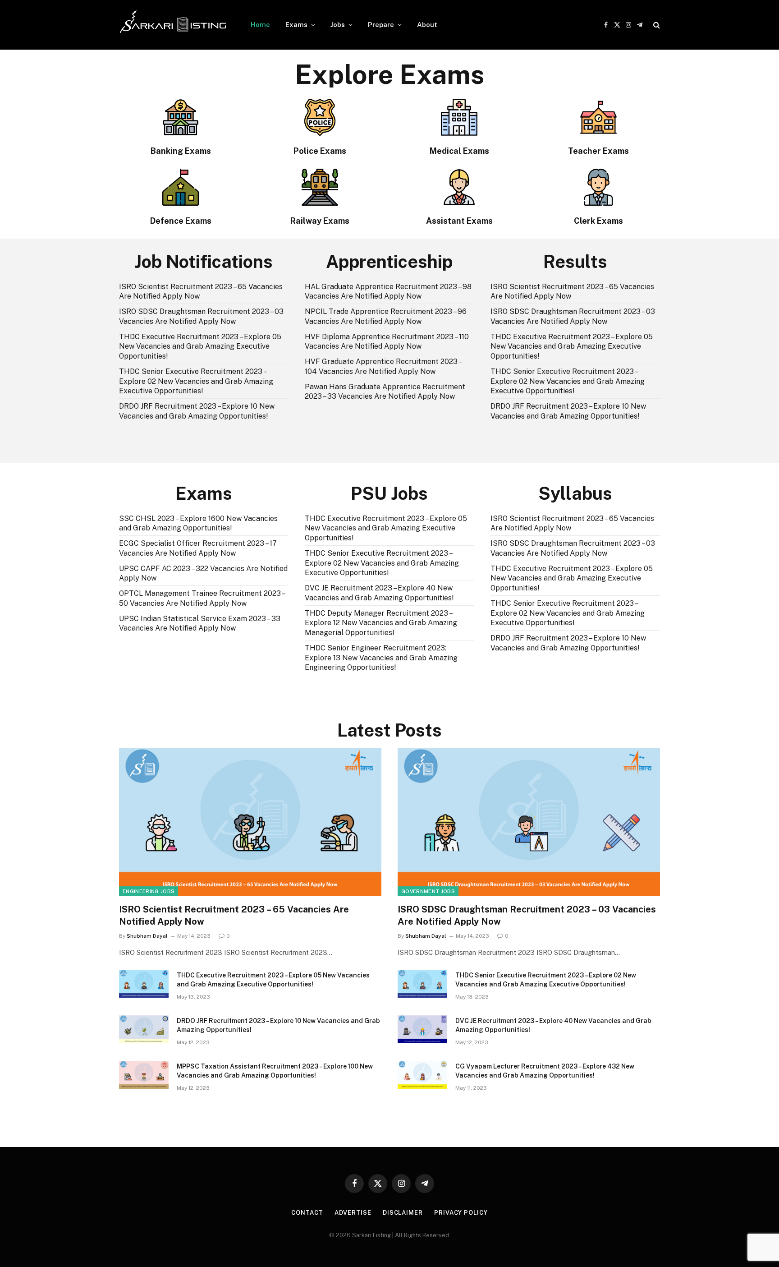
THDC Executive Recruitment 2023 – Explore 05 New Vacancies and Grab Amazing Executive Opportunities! (200, 346)
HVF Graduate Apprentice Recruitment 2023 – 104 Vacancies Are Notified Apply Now (383, 366)
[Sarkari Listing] (173, 24)
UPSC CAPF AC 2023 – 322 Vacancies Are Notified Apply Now (203, 573)
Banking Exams (181, 151)
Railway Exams (319, 221)
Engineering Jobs (148, 891)
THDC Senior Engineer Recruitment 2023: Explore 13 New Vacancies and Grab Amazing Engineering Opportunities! (381, 658)
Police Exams (319, 151)
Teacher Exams (598, 151)
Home (260, 24)
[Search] (655, 25)
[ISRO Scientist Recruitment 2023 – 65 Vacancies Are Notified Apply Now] (250, 822)
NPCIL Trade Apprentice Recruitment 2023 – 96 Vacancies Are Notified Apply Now (386, 316)
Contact (307, 1212)
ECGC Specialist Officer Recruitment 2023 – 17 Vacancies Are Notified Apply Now (198, 548)
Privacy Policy (461, 1212)
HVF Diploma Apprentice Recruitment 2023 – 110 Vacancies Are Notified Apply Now (387, 341)
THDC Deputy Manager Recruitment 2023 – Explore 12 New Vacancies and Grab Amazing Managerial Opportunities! (381, 623)
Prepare (381, 24)
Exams (296, 24)
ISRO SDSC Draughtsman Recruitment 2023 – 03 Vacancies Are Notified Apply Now (201, 316)
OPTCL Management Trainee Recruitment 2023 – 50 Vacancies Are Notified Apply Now (201, 598)
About (427, 24)
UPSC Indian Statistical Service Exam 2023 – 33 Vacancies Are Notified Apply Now (199, 623)
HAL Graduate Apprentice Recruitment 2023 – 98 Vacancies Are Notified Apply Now (388, 291)
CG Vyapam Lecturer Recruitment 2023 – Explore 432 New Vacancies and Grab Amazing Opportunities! (544, 1071)
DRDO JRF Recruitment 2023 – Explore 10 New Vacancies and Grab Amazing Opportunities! (197, 411)
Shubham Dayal (147, 936)
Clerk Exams (598, 221)
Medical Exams (459, 151)
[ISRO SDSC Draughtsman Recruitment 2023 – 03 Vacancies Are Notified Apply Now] (529, 822)
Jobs (337, 24)
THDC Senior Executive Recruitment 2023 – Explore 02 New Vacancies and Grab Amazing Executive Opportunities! (196, 381)
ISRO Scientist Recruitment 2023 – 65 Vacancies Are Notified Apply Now (201, 291)
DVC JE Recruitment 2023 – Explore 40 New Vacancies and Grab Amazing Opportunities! (379, 593)
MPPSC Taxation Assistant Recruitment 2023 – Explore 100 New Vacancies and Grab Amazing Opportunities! (275, 1071)
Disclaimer (403, 1212)
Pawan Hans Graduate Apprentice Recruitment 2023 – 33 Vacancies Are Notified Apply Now (385, 391)
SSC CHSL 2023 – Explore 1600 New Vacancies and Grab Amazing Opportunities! (198, 523)
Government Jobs (428, 891)
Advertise (353, 1212)
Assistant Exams (459, 221)
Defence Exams (180, 221)
